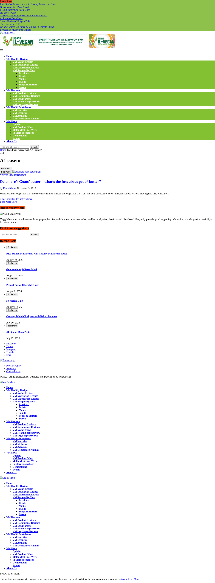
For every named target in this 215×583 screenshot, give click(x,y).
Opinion (17, 124)
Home (9, 56)
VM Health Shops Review (26, 101)
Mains (22, 79)
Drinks (22, 76)
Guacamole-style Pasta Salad (14, 7)
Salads (22, 81)
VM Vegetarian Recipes (25, 64)
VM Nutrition (20, 110)
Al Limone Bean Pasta (11, 18)
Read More (133, 579)
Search (34, 147)
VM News (11, 121)
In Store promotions (23, 132)
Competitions (20, 135)
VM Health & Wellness (18, 107)
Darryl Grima (10, 188)
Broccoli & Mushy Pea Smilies (15, 29)
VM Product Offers (23, 127)
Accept (123, 579)
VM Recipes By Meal (24, 70)
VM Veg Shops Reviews (25, 104)
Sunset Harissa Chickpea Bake (15, 21)
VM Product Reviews (24, 93)
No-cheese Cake (8, 12)
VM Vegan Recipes (23, 62)
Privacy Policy (13, 365)
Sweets (22, 87)
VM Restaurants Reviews (26, 96)
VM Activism (20, 115)
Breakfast (24, 73)
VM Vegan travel (22, 98)
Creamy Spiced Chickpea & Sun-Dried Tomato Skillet (27, 27)
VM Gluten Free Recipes (26, 67)
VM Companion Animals (26, 118)
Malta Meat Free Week (25, 130)
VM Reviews (13, 90)
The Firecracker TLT (10, 24)
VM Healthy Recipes (17, 59)
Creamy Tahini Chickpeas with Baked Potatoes (23, 15)
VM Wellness (20, 113)
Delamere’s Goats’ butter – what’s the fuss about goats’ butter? (50, 181)
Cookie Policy (13, 371)
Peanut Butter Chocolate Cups (15, 10)
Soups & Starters (28, 84)
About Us (11, 141)
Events (16, 138)
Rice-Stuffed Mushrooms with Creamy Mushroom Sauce (28, 4)
